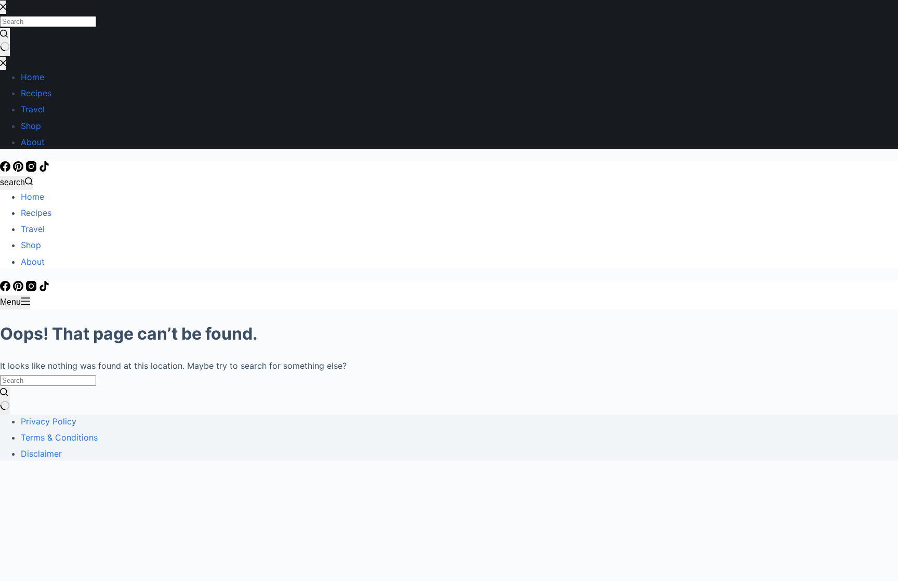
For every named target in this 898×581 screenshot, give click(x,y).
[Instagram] (32, 168)
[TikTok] (44, 168)
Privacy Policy (48, 421)
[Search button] (5, 400)
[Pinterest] (19, 168)
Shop (31, 245)
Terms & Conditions (59, 437)
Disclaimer (41, 453)
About (33, 261)
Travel (33, 229)
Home (32, 196)
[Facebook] (6, 168)
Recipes (36, 213)
